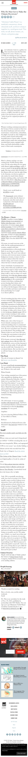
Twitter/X (16, 627)
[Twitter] (5, 17)
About (14, 724)
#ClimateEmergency (9, 205)
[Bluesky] (11, 17)
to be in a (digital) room (13, 312)
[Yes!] (14, 2)
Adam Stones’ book (16, 557)
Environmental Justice (14, 703)
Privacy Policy (5, 750)
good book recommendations (16, 365)
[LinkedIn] (18, 734)
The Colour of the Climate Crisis (10, 456)
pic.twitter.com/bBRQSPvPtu (12, 207)
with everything (15, 166)
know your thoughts (10, 360)
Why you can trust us (22, 37)
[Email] (8, 17)
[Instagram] (12, 734)
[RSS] (20, 734)
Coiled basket (4, 156)
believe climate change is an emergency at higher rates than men (12, 221)
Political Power (14, 712)
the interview (13, 424)
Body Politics (14, 709)
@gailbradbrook (8, 203)
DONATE (25, 2)
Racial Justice (14, 706)
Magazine (14, 727)
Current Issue (14, 718)
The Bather (8, 151)
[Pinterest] (15, 734)
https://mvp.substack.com (11, 608)
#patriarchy (9, 196)
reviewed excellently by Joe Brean (13, 82)
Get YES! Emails (14, 721)
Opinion (14, 8)
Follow (14, 731)
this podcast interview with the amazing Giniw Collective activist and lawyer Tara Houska (12, 467)
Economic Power (14, 715)
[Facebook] (2, 17)
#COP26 (6, 192)
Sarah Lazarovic (6, 43)
